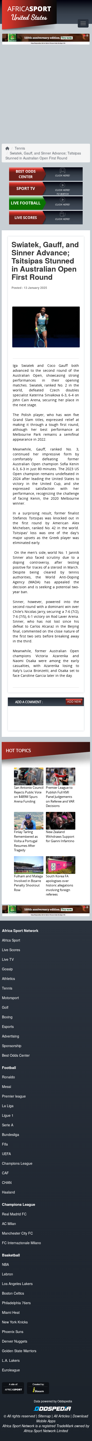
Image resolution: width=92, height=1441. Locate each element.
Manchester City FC (17, 1233)
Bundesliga (10, 1134)
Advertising (10, 1036)
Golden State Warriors (19, 1350)
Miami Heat (11, 1312)
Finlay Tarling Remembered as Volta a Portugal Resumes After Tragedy (26, 841)
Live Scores (11, 949)
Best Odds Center (16, 1055)
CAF (5, 1172)
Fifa (5, 1144)
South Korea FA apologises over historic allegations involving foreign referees (59, 885)
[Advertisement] (46, 93)
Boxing (7, 1016)
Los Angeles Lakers (17, 1283)
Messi (6, 1086)
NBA (5, 1264)
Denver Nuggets (14, 1341)
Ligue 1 (7, 1115)
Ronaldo (8, 1076)
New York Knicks (15, 1321)
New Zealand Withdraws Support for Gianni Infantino (60, 836)
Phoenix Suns (12, 1331)
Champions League (17, 1163)
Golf (5, 1007)
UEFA (6, 1153)
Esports (8, 1026)
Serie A (7, 1124)
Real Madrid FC (14, 1213)
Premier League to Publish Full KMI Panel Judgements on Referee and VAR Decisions (60, 796)
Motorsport (10, 997)
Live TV (8, 959)
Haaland (8, 1192)
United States (29, 17)
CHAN (7, 1182)
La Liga (7, 1105)
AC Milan (9, 1223)
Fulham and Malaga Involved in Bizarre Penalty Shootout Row (28, 883)
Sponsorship (11, 1045)
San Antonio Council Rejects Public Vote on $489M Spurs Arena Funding (28, 794)
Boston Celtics (13, 1293)
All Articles (62, 1415)
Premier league (14, 1096)
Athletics (8, 978)
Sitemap (44, 1415)
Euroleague (11, 1369)
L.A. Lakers (11, 1360)
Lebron (7, 1273)
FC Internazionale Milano (21, 1242)
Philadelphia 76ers (16, 1302)
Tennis (20, 148)
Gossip (7, 968)
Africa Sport (11, 940)
